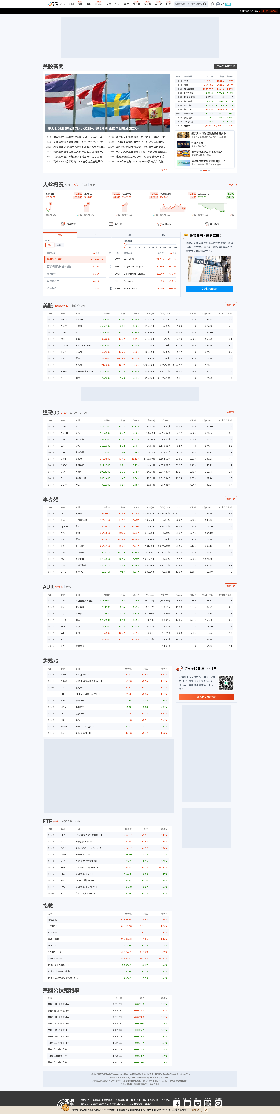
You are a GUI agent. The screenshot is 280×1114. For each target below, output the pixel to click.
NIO (63, 700)
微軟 (78, 339)
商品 (92, 184)
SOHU (64, 626)
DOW (64, 484)
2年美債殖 (188, 93)
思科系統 (80, 465)
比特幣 (187, 125)
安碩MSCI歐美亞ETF (86, 874)
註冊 (228, 4)
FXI (62, 893)
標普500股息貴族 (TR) (59, 965)
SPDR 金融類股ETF (85, 880)
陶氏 (78, 484)
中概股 (59, 586)
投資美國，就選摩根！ (206, 235)
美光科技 (80, 559)
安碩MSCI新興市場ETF (87, 867)
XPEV (63, 707)
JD (62, 607)
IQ (62, 613)
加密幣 (136, 4)
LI (62, 713)
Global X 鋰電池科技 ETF (88, 694)
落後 (59, 245)
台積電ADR (81, 520)
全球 (126, 4)
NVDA (64, 358)
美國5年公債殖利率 (57, 1062)
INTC (63, 365)
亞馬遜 (79, 326)
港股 (129, 235)
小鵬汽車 (80, 707)
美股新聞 (53, 66)
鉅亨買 (147, 4)
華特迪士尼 (81, 478)
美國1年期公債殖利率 (58, 1043)
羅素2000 (53, 945)
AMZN (64, 326)
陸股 (163, 235)
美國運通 (80, 439)
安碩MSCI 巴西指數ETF (87, 887)
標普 (186, 85)
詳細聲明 (182, 1081)
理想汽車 (80, 713)
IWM (63, 854)
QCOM (64, 526)
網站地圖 (154, 1100)
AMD (63, 565)
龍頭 (56, 821)
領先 (50, 245)
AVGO (64, 533)
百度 (78, 639)
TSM (63, 520)
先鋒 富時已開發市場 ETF (88, 861)
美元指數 (188, 101)
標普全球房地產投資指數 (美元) (63, 978)
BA (62, 446)
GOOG (64, 345)
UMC (63, 572)
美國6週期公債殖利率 (58, 1010)
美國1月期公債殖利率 (58, 1004)
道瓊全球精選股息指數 (59, 971)
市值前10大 (78, 305)
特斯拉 (79, 352)
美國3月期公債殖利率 (58, 1023)
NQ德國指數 (165, 194)
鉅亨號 (158, 4)
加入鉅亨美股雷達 (206, 696)
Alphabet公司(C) (84, 345)
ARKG (64, 681)
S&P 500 (241, 11)
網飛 (78, 378)
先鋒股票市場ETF (84, 841)
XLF (63, 880)
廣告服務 (108, 1100)
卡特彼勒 (80, 452)
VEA (63, 861)
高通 (78, 526)
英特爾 (79, 365)
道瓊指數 (50, 194)
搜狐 (78, 626)
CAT (63, 452)
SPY (63, 835)
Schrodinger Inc (131, 288)
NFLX (63, 378)
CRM (63, 459)
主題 (84, 184)
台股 (80, 4)
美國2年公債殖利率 (57, 1049)
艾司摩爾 (80, 552)
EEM (63, 867)
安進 (78, 433)
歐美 (76, 184)
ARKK (64, 674)
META (64, 319)
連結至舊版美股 (225, 66)
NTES (63, 620)
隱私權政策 (180, 1109)
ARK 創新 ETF (82, 674)
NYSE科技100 (55, 958)
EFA (63, 874)
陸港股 (98, 4)
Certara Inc (129, 281)
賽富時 (79, 459)
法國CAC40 (203, 194)
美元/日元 (188, 109)
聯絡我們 (135, 1100)
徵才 (145, 1100)
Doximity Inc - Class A (134, 273)
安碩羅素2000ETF (85, 854)
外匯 (117, 4)
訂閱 (168, 4)
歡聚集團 (80, 646)
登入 (222, 4)
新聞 (71, 4)
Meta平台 (80, 319)
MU (62, 559)
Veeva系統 (129, 259)
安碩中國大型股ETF (85, 893)
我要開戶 (230, 304)
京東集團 (80, 607)
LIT (62, 694)
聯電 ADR (80, 572)
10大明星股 (61, 305)
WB (62, 633)
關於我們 (85, 1100)
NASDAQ (126, 194)
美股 (88, 4)
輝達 (78, 358)
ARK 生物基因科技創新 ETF (89, 681)
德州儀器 (80, 546)
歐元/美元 (188, 105)
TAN (63, 733)
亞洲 (67, 184)
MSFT (64, 339)
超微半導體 (81, 565)
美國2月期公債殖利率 (58, 1017)
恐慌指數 (188, 117)
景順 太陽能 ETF (84, 733)
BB (62, 720)
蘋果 (78, 332)
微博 (78, 633)
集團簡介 (97, 1100)
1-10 (64, 412)
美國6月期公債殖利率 (58, 1036)
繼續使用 (195, 1109)
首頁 (62, 4)
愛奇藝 (79, 613)
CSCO (64, 465)
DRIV (63, 687)
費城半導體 (189, 89)
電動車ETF (81, 687)
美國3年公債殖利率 (57, 1056)
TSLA (63, 352)
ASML (64, 552)
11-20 (73, 412)
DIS (63, 478)
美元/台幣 (188, 113)
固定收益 (67, 821)
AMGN (64, 433)
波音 (78, 446)
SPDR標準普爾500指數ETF (89, 835)
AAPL (63, 332)
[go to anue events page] (212, 4)
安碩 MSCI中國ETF (85, 726)
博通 (78, 533)
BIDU (63, 639)
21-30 (83, 412)
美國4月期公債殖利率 (58, 1030)
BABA (64, 371)
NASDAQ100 (55, 952)
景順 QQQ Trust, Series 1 (88, 848)
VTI (63, 841)
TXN (63, 546)
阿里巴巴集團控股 (84, 371)
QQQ (64, 848)
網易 (78, 620)
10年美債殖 (189, 97)
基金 (108, 4)
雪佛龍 (79, 471)
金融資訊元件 (122, 1100)
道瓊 (186, 81)
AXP (63, 439)
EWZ (63, 887)
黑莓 (78, 720)
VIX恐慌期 (188, 121)
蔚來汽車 (80, 700)
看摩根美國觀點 (209, 288)
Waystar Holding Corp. (135, 266)
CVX (63, 471)
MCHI (64, 726)
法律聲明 (166, 1100)
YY (62, 646)
